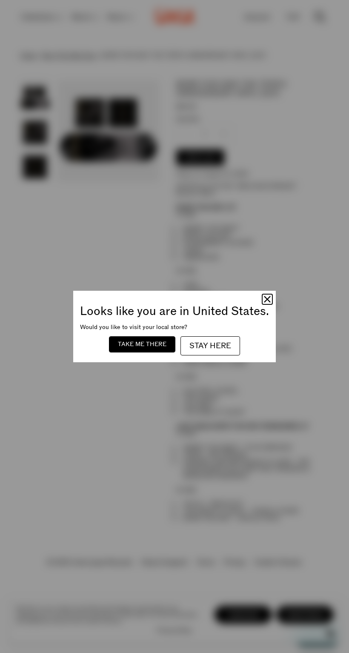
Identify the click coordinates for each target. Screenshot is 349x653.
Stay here (210, 346)
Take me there (142, 344)
